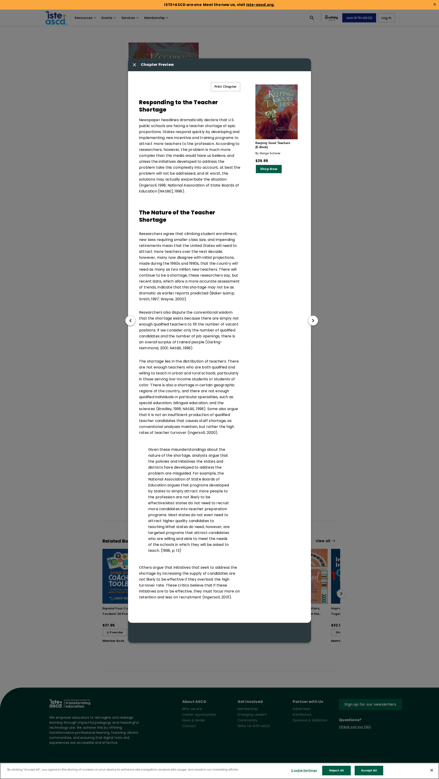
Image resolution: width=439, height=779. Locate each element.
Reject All (336, 770)
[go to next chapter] (313, 320)
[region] (219, 771)
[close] (435, 4)
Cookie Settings (304, 770)
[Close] (432, 770)
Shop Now (268, 169)
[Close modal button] (134, 65)
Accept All (369, 770)
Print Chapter (225, 87)
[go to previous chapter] (130, 320)
